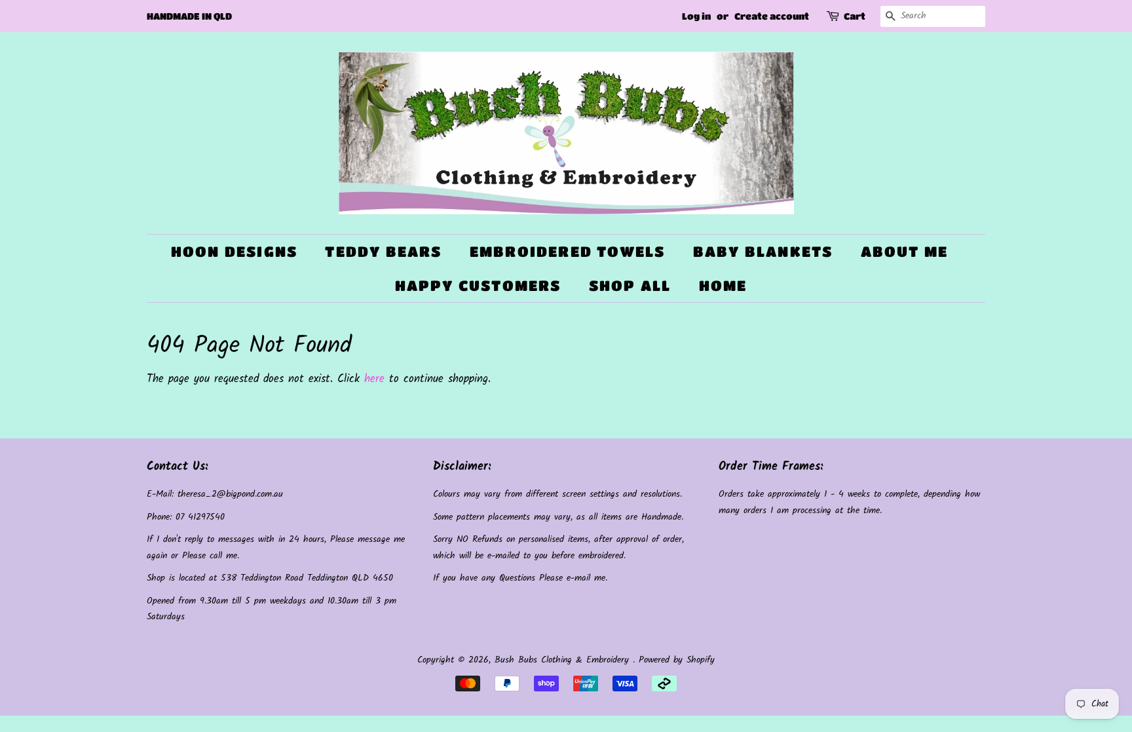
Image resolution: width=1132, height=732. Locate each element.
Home (723, 285)
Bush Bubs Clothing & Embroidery (564, 660)
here (374, 379)
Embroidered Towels (568, 251)
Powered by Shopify (677, 660)
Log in (696, 15)
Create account (771, 15)
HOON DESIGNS (234, 251)
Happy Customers (478, 285)
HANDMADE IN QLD (189, 15)
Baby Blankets (763, 251)
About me (905, 251)
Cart (854, 15)
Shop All (630, 285)
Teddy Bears (383, 251)
